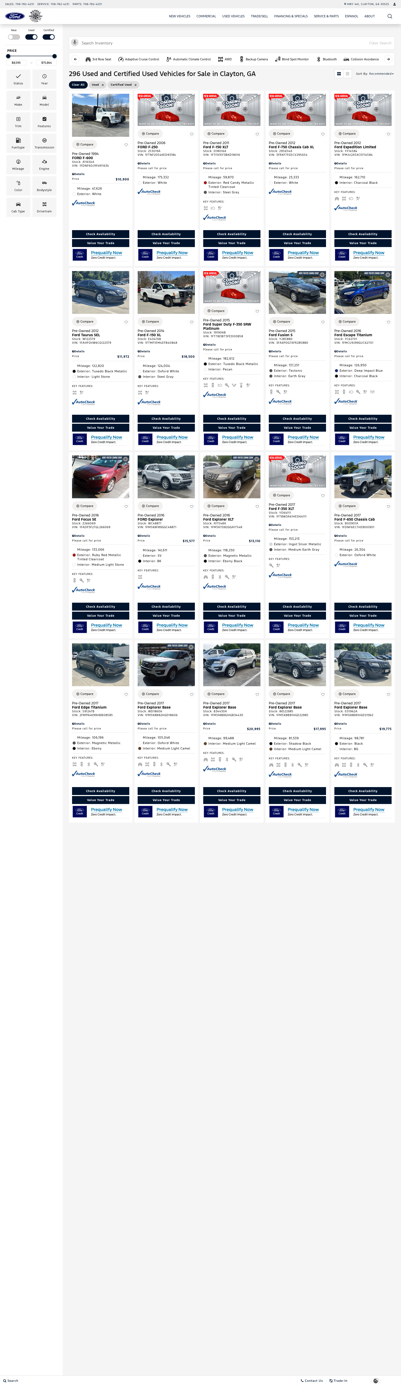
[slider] (8, 56)
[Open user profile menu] (394, 4)
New (14, 30)
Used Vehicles (233, 16)
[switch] (14, 34)
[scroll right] (388, 59)
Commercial (206, 16)
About (369, 16)
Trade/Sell (259, 16)
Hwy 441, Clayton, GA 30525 (368, 4)
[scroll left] (75, 59)
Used (31, 30)
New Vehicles (179, 16)
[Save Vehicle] (126, 145)
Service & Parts (326, 16)
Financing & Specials (291, 16)
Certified (48, 30)
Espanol (351, 16)
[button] (390, 16)
